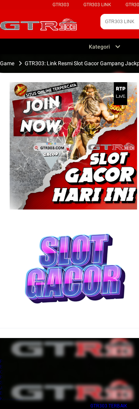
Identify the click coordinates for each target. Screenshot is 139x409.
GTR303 (61, 4)
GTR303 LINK (97, 4)
